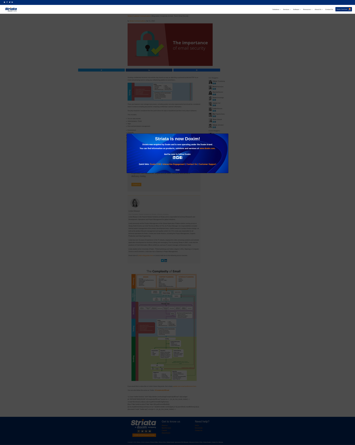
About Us (318, 9)
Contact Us (329, 9)
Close (177, 170)
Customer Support (207, 164)
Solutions (275, 9)
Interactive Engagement (174, 164)
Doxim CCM (155, 164)
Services (286, 9)
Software (296, 9)
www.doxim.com (207, 148)
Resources (307, 9)
